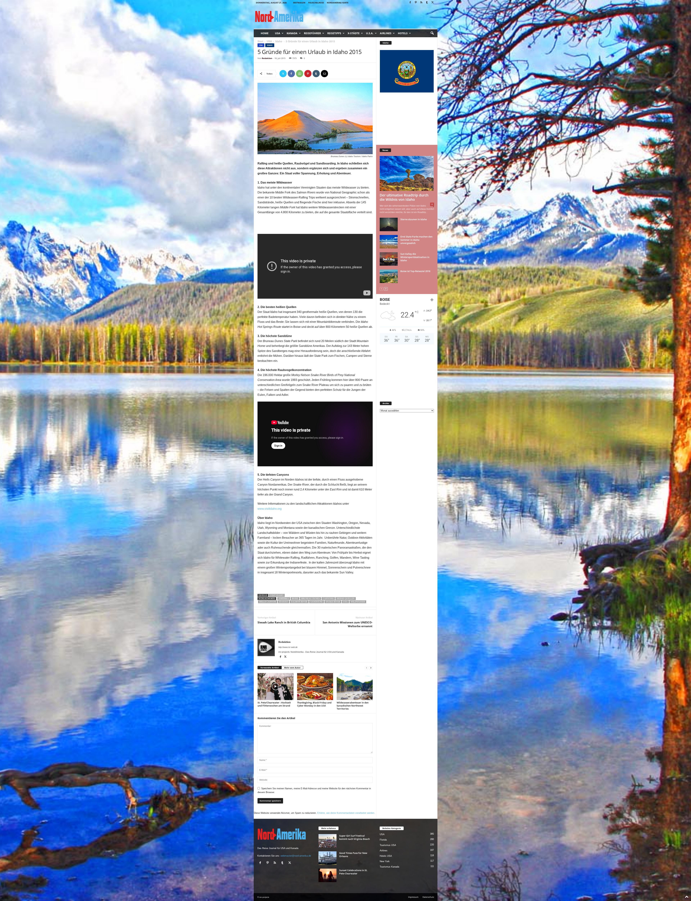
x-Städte (354, 33)
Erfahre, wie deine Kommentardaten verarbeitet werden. (346, 813)
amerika (284, 598)
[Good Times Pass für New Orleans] (328, 858)
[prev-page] (366, 668)
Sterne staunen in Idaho (413, 219)
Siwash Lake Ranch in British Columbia (284, 622)
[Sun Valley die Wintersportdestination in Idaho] (389, 259)
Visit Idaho (276, 595)
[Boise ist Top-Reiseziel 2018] (389, 276)
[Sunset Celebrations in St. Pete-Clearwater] (328, 875)
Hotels (403, 33)
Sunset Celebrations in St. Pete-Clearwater (353, 872)
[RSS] (421, 2)
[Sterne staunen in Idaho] (389, 224)
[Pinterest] (416, 2)
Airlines (385, 33)
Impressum (413, 897)
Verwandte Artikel (269, 667)
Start (260, 41)
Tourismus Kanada (389, 866)
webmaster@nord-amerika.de (296, 855)
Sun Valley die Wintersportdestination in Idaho (414, 257)
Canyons (328, 598)
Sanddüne (316, 602)
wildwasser (358, 602)
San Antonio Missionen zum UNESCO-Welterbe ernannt (347, 624)
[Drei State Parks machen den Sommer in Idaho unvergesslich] (389, 241)
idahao (283, 602)
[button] (432, 33)
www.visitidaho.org (270, 508)
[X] (432, 2)
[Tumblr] (427, 2)
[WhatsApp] (299, 73)
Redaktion (267, 58)
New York (385, 861)
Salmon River (299, 602)
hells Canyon (267, 602)
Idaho (278, 41)
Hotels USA (386, 856)
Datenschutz (428, 897)
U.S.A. (369, 33)
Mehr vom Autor (292, 667)
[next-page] (371, 668)
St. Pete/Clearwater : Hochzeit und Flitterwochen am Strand (274, 704)
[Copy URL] (332, 73)
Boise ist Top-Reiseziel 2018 (415, 271)
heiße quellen (345, 598)
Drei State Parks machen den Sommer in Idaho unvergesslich (416, 240)
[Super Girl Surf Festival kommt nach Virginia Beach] (328, 841)
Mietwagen (299, 2)
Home (264, 33)
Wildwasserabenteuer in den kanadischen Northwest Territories (353, 705)
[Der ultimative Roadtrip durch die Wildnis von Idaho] (407, 173)
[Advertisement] (315, 224)
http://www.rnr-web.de (287, 647)
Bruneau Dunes (310, 598)
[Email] (324, 73)
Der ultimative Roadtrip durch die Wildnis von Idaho (404, 197)
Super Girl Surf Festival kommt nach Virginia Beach (354, 837)
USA (277, 33)
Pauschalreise (316, 2)
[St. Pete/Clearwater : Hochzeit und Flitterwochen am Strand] (275, 686)
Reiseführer (312, 33)
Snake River (333, 602)
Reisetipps (334, 33)
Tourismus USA (388, 845)
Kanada (292, 33)
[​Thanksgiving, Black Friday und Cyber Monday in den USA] (315, 686)
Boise (295, 598)
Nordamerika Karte (337, 2)
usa (345, 602)
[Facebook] (410, 2)
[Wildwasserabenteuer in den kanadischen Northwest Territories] (355, 686)
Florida (383, 839)
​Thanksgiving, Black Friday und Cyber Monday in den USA (314, 704)
